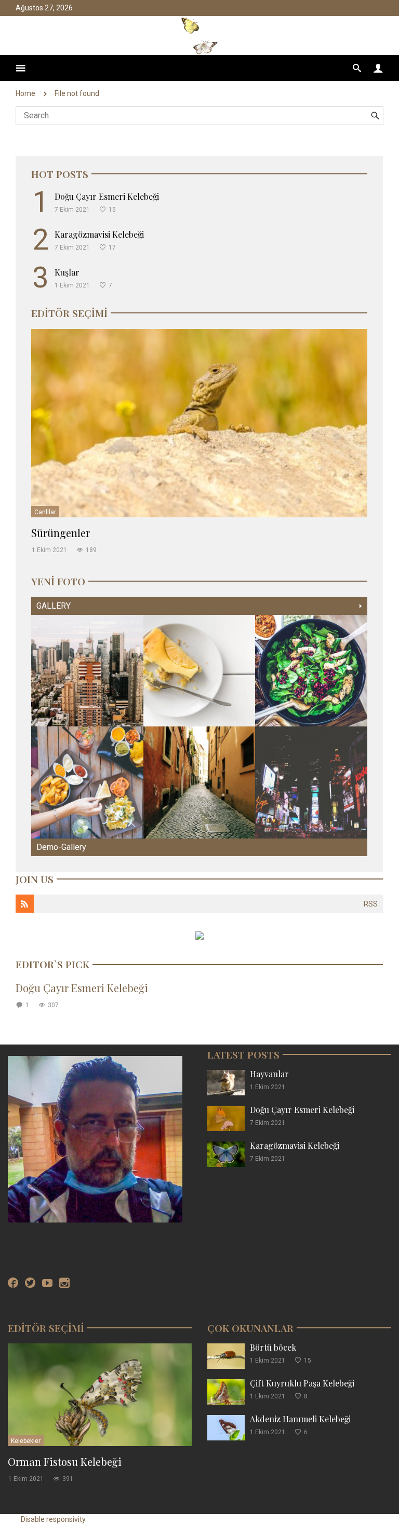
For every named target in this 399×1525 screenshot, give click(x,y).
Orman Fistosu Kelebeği (65, 1461)
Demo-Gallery (61, 847)
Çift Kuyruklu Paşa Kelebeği (302, 1383)
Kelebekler (26, 1441)
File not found (77, 93)
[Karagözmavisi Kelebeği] (226, 1154)
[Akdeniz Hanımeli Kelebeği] (226, 1427)
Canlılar (45, 512)
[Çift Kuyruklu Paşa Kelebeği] (226, 1391)
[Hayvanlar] (226, 1082)
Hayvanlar (269, 1073)
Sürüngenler (60, 533)
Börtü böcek (273, 1347)
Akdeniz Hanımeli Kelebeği (300, 1418)
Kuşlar (67, 272)
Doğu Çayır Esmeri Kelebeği (107, 196)
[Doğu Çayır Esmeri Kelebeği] (226, 1118)
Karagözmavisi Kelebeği (99, 234)
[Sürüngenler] (199, 423)
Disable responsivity (53, 1519)
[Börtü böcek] (226, 1356)
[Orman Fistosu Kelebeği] (100, 1394)
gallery (53, 606)
